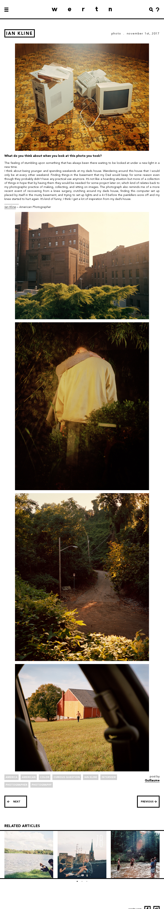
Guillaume (152, 780)
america (11, 777)
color (44, 777)
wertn (87, 9)
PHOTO (116, 33)
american (29, 777)
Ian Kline (10, 207)
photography (42, 784)
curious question (67, 777)
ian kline (90, 777)
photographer (16, 784)
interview (109, 777)
